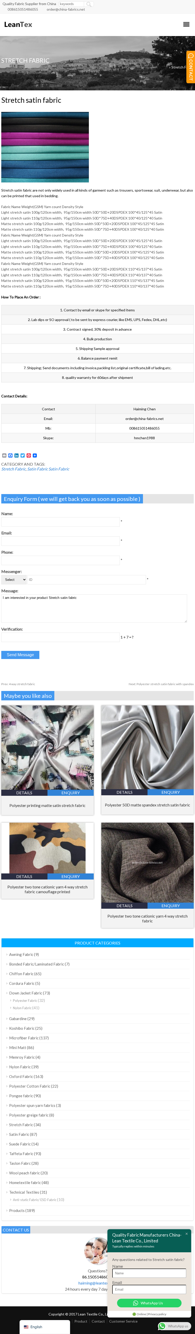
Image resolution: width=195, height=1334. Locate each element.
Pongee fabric (21, 1095)
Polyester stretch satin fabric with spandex (161, 684)
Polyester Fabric (25, 1001)
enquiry (70, 792)
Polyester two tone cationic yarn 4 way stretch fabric (147, 918)
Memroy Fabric (22, 1057)
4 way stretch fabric (18, 684)
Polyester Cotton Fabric (29, 1086)
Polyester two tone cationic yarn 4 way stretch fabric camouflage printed (47, 889)
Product (80, 1321)
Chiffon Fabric (21, 973)
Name (117, 1266)
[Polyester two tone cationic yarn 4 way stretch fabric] (147, 901)
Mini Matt (17, 1047)
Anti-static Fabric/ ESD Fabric (34, 1200)
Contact (98, 1321)
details (24, 792)
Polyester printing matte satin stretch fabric (47, 805)
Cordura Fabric (22, 983)
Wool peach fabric (24, 1173)
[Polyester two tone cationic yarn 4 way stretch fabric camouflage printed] (47, 871)
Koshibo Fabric (22, 1028)
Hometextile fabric (25, 1182)
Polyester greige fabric (28, 1115)
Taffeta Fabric (21, 1153)
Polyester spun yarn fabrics (32, 1105)
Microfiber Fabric (24, 1038)
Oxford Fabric (21, 1076)
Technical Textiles (24, 1192)
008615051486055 (23, 9)
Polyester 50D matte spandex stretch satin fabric (147, 804)
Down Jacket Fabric (25, 993)
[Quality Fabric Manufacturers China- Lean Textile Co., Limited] (18, 29)
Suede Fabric (20, 1144)
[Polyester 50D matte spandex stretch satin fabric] (147, 787)
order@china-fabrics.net (66, 9)
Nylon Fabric (22, 1008)
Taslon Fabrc (20, 1163)
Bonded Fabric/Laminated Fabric (36, 964)
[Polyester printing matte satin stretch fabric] (47, 788)
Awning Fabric (21, 954)
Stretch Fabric (182, 67)
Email (117, 1282)
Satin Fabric (37, 468)
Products (17, 1210)
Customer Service (123, 1321)
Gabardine (18, 1018)
